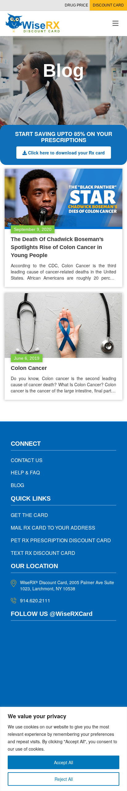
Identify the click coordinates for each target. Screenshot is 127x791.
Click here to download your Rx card (66, 153)
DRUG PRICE (76, 5)
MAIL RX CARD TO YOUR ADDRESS (53, 527)
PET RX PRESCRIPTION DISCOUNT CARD (61, 540)
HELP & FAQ (25, 472)
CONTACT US (27, 460)
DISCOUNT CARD (108, 5)
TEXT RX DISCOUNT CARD (43, 552)
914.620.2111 (35, 600)
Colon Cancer (29, 368)
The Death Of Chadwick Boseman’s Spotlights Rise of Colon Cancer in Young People (57, 247)
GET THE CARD (29, 514)
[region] (63, 749)
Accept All (63, 762)
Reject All (64, 779)
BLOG (17, 485)
